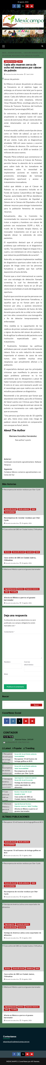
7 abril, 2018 (29, 74)
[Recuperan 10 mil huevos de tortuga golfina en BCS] (7, 759)
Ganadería (29, 552)
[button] (4, 46)
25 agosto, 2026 (27, 523)
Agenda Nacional (10, 61)
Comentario (9, 632)
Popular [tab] (17, 748)
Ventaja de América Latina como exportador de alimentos (25, 785)
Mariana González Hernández (14, 74)
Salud (20, 61)
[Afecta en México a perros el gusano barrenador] (23, 581)
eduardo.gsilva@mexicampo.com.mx (16, 1042)
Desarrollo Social (10, 509)
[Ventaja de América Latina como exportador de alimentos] (7, 784)
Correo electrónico (28, 663)
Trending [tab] (29, 748)
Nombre (7, 662)
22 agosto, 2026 (27, 938)
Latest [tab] (7, 748)
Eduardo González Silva (12, 523)
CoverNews (23, 1061)
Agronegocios (19, 778)
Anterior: (22, 462)
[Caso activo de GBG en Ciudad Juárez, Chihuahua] (23, 541)
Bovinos (7, 552)
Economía (29, 780)
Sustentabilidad (10, 512)
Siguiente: (22, 472)
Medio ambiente (24, 509)
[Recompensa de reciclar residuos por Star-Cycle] (23, 501)
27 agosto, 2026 (27, 855)
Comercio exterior (30, 778)
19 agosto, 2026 (27, 603)
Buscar (5, 696)
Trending (14, 592)
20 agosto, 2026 (27, 563)
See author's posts (23, 440)
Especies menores (32, 589)
